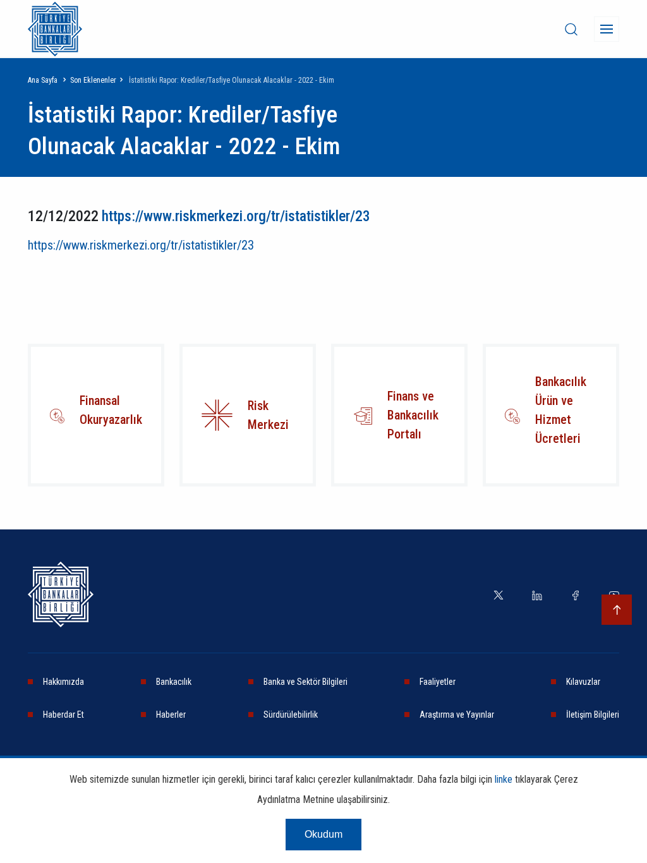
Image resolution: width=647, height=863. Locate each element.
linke (503, 779)
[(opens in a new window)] (217, 414)
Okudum (323, 834)
